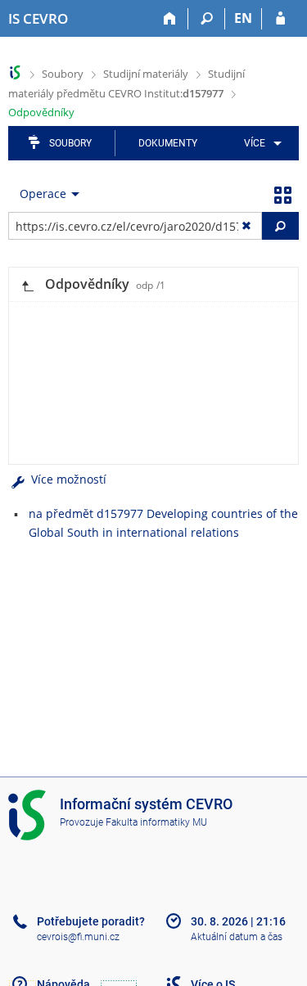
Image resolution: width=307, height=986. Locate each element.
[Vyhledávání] (206, 18)
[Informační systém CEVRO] (15, 72)
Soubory (63, 73)
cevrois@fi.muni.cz (78, 937)
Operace (43, 193)
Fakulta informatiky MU (156, 822)
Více (254, 143)
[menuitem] (260, 143)
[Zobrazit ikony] (282, 194)
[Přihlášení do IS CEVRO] (280, 18)
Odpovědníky (41, 112)
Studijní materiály (145, 73)
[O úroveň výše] (27, 284)
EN (243, 18)
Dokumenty (167, 143)
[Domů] (169, 18)
